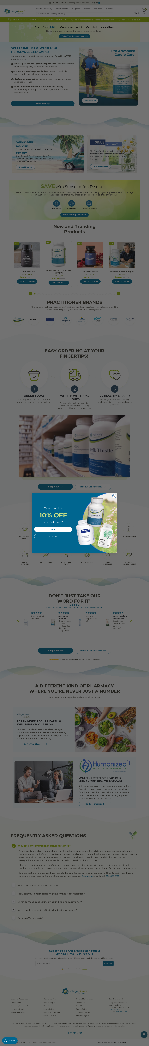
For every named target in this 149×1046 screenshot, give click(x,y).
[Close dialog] (114, 496)
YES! (53, 529)
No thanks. (53, 537)
